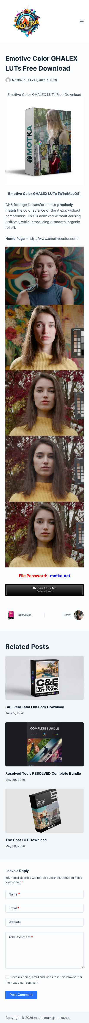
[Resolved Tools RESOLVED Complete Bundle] (44, 744)
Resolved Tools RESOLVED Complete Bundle (43, 773)
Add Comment (21, 937)
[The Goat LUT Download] (44, 811)
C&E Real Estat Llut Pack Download (34, 707)
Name (14, 894)
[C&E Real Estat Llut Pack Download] (44, 678)
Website (15, 922)
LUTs (53, 80)
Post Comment (21, 995)
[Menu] (82, 21)
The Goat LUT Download (26, 840)
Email (14, 908)
